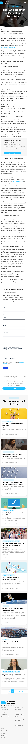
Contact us (3, 737)
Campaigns (3, 712)
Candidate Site (4, 730)
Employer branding (5, 716)
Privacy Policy (21, 362)
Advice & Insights (11, 19)
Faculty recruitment (19, 716)
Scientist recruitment (19, 714)
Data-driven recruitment (21, 19)
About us (3, 733)
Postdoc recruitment (19, 712)
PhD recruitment (18, 709)
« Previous (4, 691)
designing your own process (8, 47)
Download (14, 388)
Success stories (18, 723)
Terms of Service (5, 363)
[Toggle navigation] (26, 2)
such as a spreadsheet (17, 181)
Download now (12, 153)
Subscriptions (4, 714)
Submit (5, 368)
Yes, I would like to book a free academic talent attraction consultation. (15, 357)
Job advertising (4, 709)
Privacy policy (4, 735)
